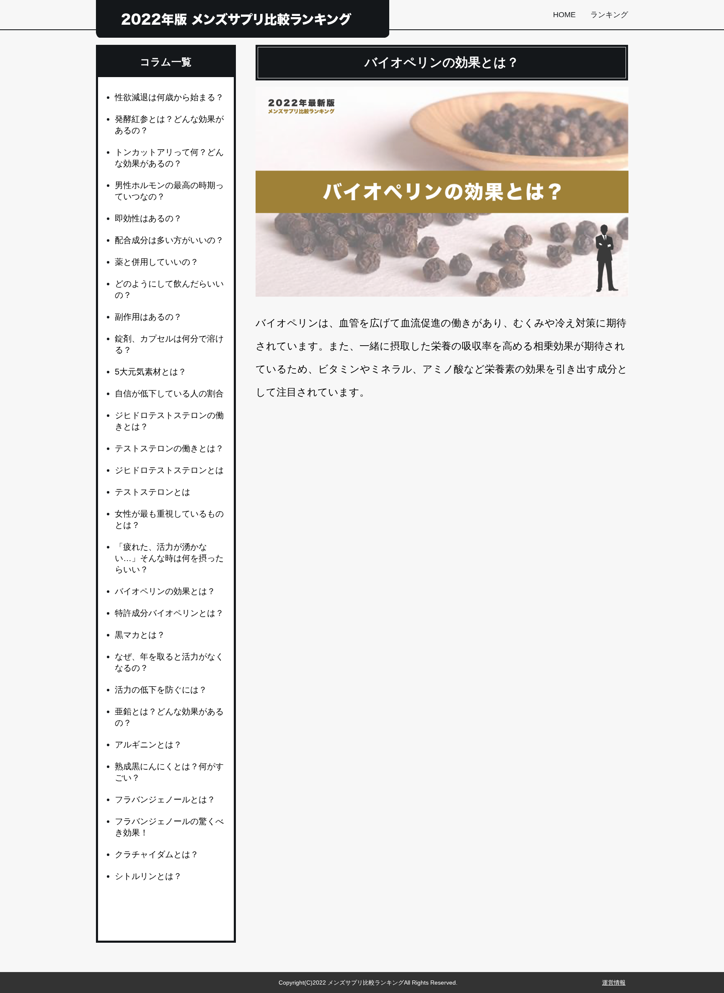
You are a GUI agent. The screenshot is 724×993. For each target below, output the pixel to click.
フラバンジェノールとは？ (165, 799)
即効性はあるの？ (148, 218)
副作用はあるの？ (148, 316)
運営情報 (614, 982)
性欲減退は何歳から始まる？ (169, 97)
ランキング (609, 14)
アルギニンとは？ (148, 744)
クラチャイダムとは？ (157, 854)
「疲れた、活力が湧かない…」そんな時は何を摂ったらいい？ (169, 558)
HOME (564, 14)
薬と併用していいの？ (157, 261)
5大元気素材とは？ (150, 371)
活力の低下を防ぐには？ (161, 689)
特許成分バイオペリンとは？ (169, 613)
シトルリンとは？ (148, 876)
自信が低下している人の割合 (169, 393)
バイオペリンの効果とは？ (165, 591)
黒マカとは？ (140, 634)
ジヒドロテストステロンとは (169, 470)
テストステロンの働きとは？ (169, 448)
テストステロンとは (152, 491)
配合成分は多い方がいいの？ (169, 240)
